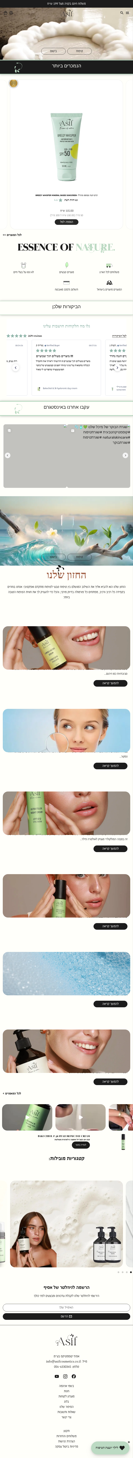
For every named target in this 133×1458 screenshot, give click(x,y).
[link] (66, 388)
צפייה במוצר (81, 1145)
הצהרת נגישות (66, 1441)
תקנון (67, 1431)
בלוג (66, 1401)
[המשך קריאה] (66, 631)
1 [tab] (131, 1272)
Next (126, 154)
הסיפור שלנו (67, 1407)
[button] (15, 367)
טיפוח (79, 51)
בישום (53, 51)
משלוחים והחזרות (66, 1436)
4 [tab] (118, 1272)
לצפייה (66, 1232)
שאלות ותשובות (66, 1412)
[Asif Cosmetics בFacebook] (74, 1376)
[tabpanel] (66, 1224)
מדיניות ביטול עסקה (66, 1446)
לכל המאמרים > (12, 1093)
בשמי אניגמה (66, 1386)
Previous (6, 154)
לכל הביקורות (119, 336)
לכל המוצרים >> (12, 235)
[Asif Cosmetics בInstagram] (65, 1376)
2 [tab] (126, 1272)
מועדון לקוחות (66, 1396)
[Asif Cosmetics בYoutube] (57, 1376)
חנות (66, 1391)
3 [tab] (122, 1272)
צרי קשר (66, 1417)
